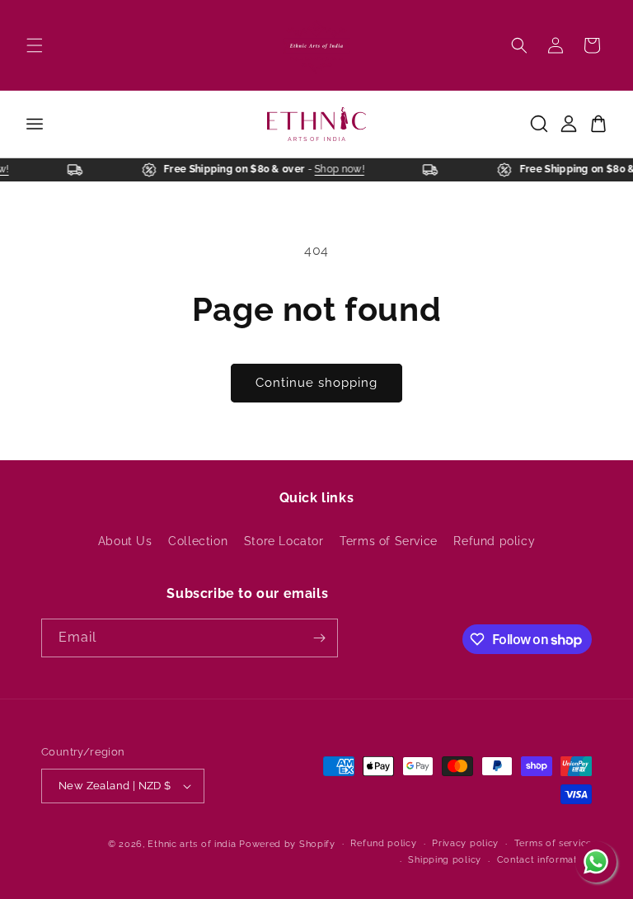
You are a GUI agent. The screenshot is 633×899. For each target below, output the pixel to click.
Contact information (544, 859)
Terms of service (553, 843)
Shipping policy (444, 859)
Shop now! (342, 169)
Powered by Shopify (287, 844)
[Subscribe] (319, 638)
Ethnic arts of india (192, 844)
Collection (197, 541)
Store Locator (284, 541)
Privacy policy (465, 843)
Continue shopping (316, 382)
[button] (34, 45)
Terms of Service (389, 541)
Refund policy (494, 541)
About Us (125, 541)
